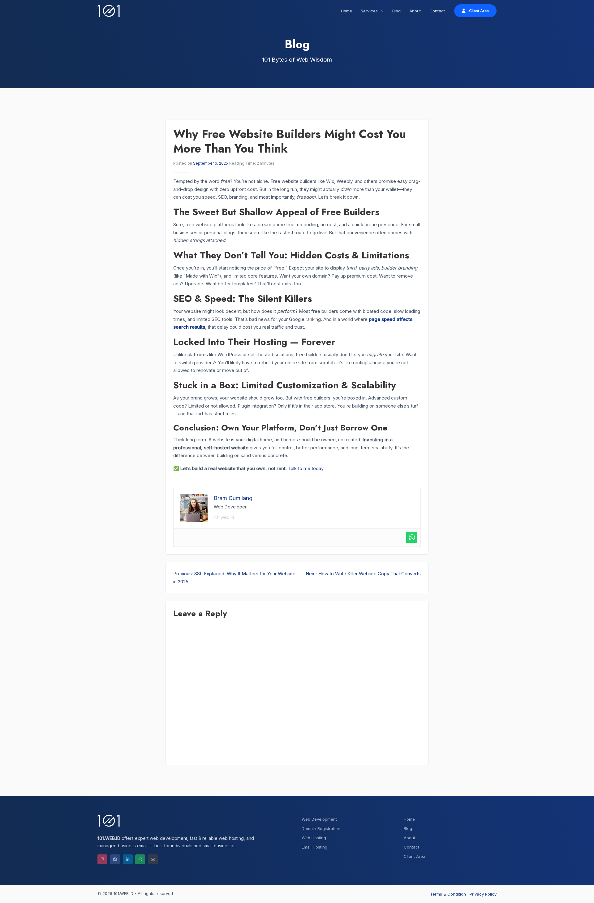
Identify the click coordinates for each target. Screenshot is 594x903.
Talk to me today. (306, 468)
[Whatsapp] (411, 537)
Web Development (319, 819)
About (415, 10)
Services (370, 10)
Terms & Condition (448, 894)
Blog (396, 10)
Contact (437, 10)
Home (346, 10)
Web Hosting (314, 837)
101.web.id (224, 517)
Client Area (478, 11)
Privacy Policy (483, 894)
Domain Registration (321, 828)
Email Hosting (314, 847)
